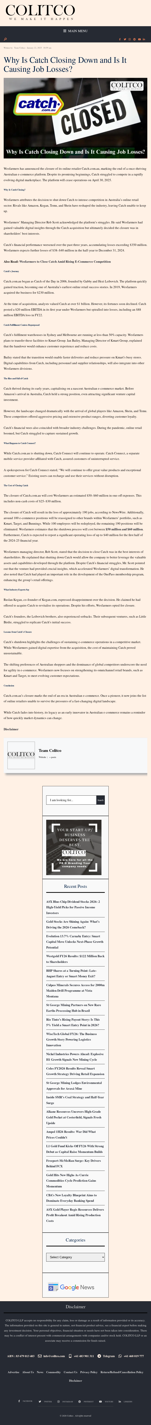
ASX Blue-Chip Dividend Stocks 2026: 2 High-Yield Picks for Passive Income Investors (73, 907)
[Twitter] (124, 39)
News (40, 1372)
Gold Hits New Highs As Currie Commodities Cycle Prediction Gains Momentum (71, 1181)
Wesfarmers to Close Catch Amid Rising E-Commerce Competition (65, 261)
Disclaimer (11, 729)
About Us (28, 1372)
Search (100, 800)
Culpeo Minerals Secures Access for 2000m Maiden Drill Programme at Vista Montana (75, 991)
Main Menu (77, 31)
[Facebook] (119, 39)
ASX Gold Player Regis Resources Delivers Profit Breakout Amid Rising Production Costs (75, 1215)
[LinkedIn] (143, 39)
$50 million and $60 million (124, 529)
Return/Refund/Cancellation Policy (122, 1372)
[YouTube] (139, 39)
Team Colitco (19, 47)
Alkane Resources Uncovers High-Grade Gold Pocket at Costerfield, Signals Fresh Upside (73, 1117)
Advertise (13, 1372)
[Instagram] (129, 39)
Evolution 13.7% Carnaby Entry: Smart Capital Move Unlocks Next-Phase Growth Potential (74, 942)
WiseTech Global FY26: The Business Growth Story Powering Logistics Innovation (71, 1039)
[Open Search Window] (5, 39)
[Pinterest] (134, 39)
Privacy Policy (89, 1372)
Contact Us (70, 1372)
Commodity (53, 1372)
